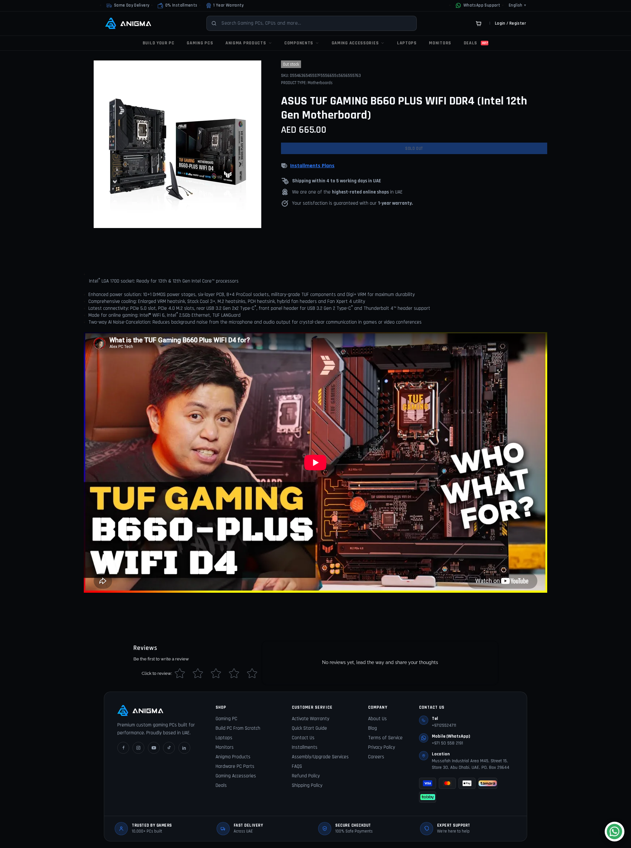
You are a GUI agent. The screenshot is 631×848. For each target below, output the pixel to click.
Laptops (224, 738)
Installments (304, 747)
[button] (177, 5)
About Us (377, 719)
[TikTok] (169, 748)
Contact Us (303, 738)
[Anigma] (128, 23)
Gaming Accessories (236, 776)
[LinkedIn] (184, 748)
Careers (376, 757)
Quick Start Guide (309, 728)
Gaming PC (226, 719)
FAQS (297, 766)
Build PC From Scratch (238, 728)
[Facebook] (123, 748)
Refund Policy (306, 776)
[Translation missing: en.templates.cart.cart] (478, 23)
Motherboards (320, 82)
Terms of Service (385, 738)
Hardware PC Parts (235, 766)
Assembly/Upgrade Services (320, 757)
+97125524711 (444, 725)
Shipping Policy (307, 785)
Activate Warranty (310, 719)
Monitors (225, 747)
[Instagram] (138, 748)
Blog (372, 728)
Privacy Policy (381, 747)
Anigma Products (233, 757)
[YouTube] (154, 748)
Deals (221, 785)
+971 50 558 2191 (447, 743)
